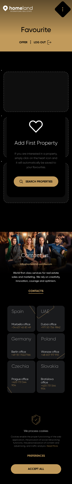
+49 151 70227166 (21, 354)
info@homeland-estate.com (36, 264)
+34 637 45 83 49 (21, 327)
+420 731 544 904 (19, 383)
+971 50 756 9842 (50, 327)
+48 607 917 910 (50, 354)
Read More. (52, 446)
